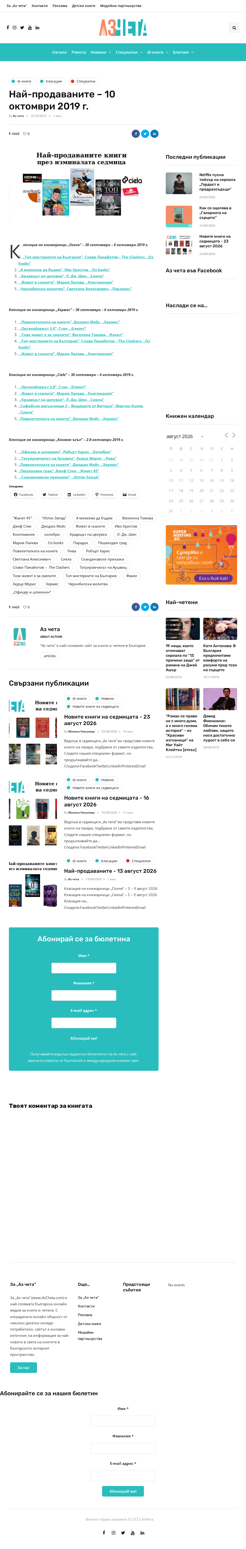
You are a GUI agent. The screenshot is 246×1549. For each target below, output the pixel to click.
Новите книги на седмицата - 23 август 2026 (215, 241)
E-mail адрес (84, 1010)
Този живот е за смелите (34, 575)
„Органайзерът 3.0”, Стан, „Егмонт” (52, 386)
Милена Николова (81, 731)
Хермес (52, 583)
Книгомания (24, 534)
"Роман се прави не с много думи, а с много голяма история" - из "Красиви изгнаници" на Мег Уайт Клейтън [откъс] (181, 733)
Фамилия (83, 983)
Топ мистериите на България (91, 575)
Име (83, 955)
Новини (98, 52)
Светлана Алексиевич (32, 559)
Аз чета (18, 116)
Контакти (40, 5)
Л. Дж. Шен (126, 534)
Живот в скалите (90, 526)
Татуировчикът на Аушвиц (103, 567)
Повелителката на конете (35, 550)
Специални (127, 52)
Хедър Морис (24, 583)
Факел (131, 575)
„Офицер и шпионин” (32, 592)
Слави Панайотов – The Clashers (41, 567)
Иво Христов (126, 526)
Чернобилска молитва (88, 583)
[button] (84, 187)
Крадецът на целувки (88, 534)
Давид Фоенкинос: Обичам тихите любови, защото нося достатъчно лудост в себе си (219, 728)
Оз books (55, 542)
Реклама (60, 5)
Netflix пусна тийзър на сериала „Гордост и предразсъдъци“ (217, 181)
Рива (72, 550)
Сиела (66, 559)
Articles (50, 655)
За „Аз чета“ (16, 5)
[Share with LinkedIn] (154, 134)
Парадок (80, 542)
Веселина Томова (137, 518)
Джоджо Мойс (53, 526)
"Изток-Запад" (54, 518)
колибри (52, 534)
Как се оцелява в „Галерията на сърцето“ (215, 213)
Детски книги (83, 5)
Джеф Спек (22, 526)
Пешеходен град (112, 542)
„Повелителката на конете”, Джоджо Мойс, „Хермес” (69, 321)
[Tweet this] (145, 134)
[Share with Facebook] (136, 134)
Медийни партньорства (120, 5)
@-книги (155, 52)
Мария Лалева (25, 542)
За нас (24, 1367)
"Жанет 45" (22, 518)
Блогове (181, 52)
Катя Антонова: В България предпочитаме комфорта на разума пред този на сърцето (220, 658)
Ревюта (79, 52)
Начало (59, 52)
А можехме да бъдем (94, 518)
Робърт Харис (98, 550)
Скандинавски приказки (102, 559)
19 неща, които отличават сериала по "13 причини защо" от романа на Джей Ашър (183, 658)
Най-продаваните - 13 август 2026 (110, 871)
